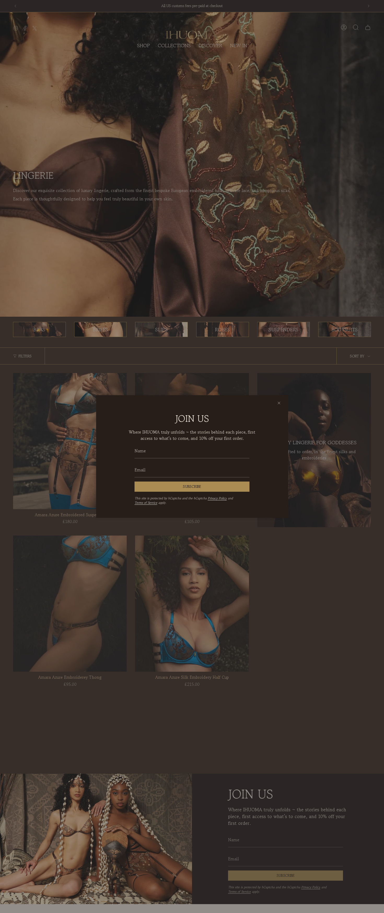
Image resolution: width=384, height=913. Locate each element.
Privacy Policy (217, 498)
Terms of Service (146, 502)
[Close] (279, 403)
